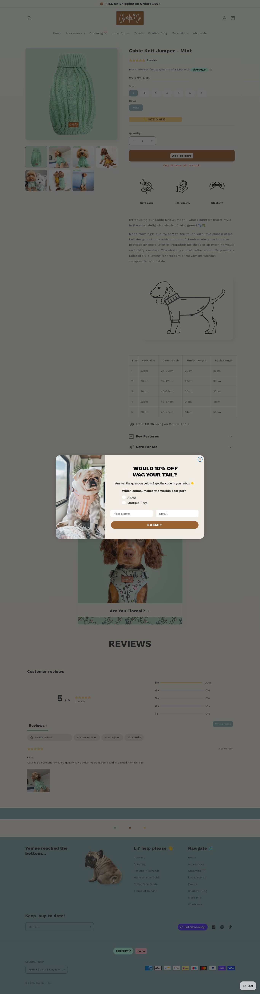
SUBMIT (154, 525)
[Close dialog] (200, 459)
